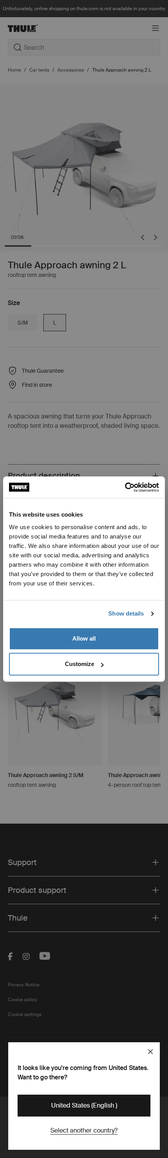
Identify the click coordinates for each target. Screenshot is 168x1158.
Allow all (84, 638)
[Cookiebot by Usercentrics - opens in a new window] (125, 487)
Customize (79, 664)
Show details (126, 613)
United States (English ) (84, 1105)
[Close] (150, 1051)
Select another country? (84, 1130)
